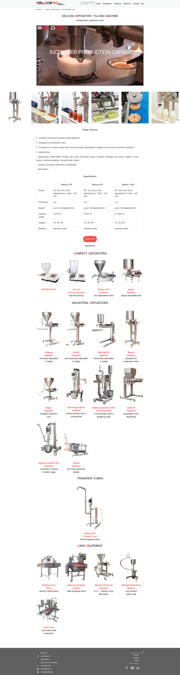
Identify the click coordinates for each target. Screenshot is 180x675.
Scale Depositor (103, 410)
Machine (131, 587)
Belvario (49, 352)
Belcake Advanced (103, 584)
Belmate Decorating (131, 584)
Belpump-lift (90, 533)
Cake (46, 627)
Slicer (49, 587)
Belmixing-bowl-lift (76, 407)
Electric (52, 289)
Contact (136, 4)
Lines (51, 627)
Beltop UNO (103, 289)
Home (98, 4)
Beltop (131, 289)
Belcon (131, 352)
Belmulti (131, 407)
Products (117, 4)
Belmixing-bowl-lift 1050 (104, 407)
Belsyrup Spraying (76, 584)
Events (136, 660)
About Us (127, 4)
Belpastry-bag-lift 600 (49, 462)
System (76, 587)
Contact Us (90, 238)
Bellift (76, 352)
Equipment (107, 4)
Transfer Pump (90, 536)
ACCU (107, 352)
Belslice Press (49, 584)
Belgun (49, 407)
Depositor (103, 292)
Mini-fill (45, 289)
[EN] (142, 3)
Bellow (76, 462)
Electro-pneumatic (76, 292)
